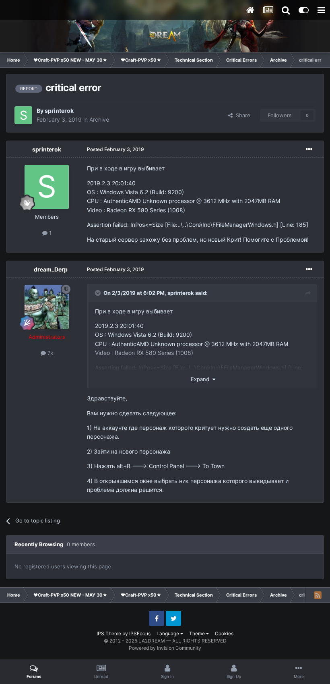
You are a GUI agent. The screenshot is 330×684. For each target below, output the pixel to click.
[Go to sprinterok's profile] (23, 115)
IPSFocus (140, 633)
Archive (99, 119)
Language (168, 633)
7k (49, 353)
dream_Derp (51, 269)
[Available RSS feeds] (317, 595)
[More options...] (309, 149)
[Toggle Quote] (98, 293)
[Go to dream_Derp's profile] (47, 307)
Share (241, 115)
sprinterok (59, 110)
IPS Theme (109, 633)
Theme (197, 633)
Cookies (224, 633)
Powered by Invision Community (165, 648)
